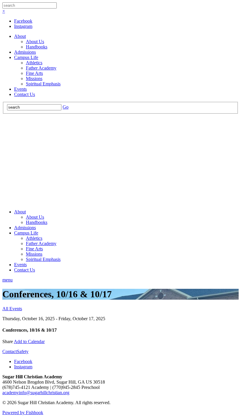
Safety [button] (23, 351)
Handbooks (36, 46)
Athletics (34, 62)
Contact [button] (9, 351)
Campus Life (26, 57)
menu (7, 279)
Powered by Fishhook (22, 412)
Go (65, 106)
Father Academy (41, 67)
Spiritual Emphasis (43, 83)
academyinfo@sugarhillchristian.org (35, 392)
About (20, 36)
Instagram (23, 26)
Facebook (23, 20)
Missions (34, 78)
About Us (35, 41)
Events (20, 89)
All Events (12, 308)
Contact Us (24, 94)
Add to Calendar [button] (29, 341)
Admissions (25, 52)
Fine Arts (34, 73)
